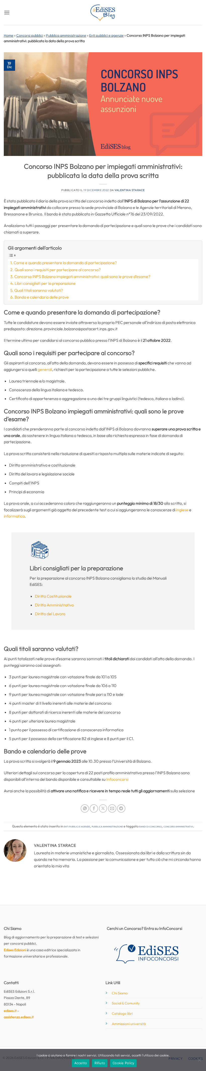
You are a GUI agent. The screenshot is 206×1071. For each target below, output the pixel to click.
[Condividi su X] (103, 808)
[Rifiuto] (199, 1061)
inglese (182, 509)
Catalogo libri (122, 1013)
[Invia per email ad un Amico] (112, 808)
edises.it (10, 1010)
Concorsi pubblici (29, 35)
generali (45, 369)
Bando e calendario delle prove (42, 297)
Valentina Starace (130, 190)
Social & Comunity (126, 1003)
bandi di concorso (150, 826)
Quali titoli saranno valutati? (38, 290)
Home (8, 35)
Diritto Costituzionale (53, 596)
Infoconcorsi (117, 779)
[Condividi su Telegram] (121, 808)
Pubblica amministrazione (66, 35)
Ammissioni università (129, 1024)
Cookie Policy (123, 1063)
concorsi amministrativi (178, 826)
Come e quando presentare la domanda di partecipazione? (65, 262)
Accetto (80, 1063)
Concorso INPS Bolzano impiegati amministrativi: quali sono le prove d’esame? (82, 276)
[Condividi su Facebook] (94, 808)
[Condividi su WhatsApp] (85, 808)
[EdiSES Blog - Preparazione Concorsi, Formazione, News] (103, 12)
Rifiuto (99, 1063)
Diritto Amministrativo (54, 604)
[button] (7, 12)
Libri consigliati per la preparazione (45, 283)
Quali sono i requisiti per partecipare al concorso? (58, 269)
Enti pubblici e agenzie (106, 35)
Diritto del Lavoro (50, 613)
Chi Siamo (120, 993)
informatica (14, 516)
